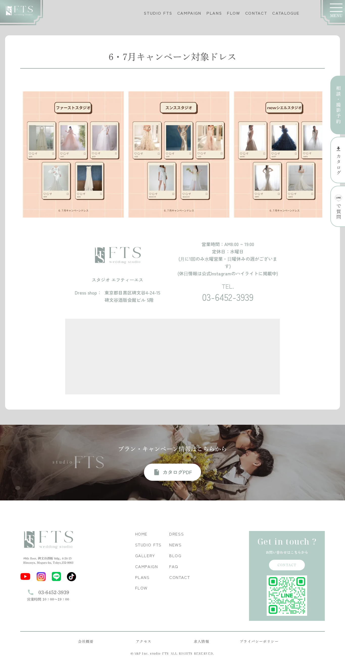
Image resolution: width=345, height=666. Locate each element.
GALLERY (145, 555)
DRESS (176, 534)
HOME (141, 534)
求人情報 (201, 641)
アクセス (144, 641)
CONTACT (256, 13)
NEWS (175, 545)
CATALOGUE (286, 13)
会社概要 (86, 641)
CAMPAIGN (189, 13)
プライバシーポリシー (259, 641)
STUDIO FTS (158, 13)
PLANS (214, 13)
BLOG (175, 555)
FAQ (173, 566)
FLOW (233, 13)
